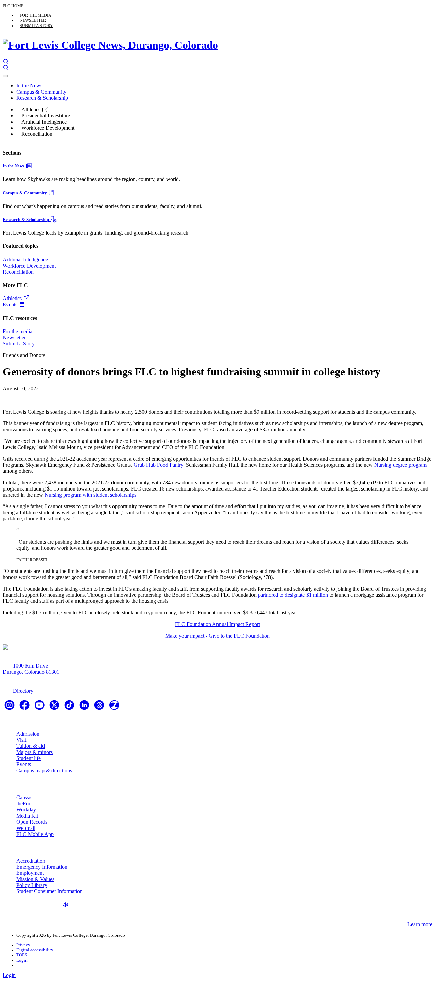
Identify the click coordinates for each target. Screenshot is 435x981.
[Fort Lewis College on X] (55, 707)
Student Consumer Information (49, 891)
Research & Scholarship (42, 98)
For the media (35, 15)
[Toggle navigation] (5, 76)
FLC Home (13, 6)
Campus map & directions (44, 770)
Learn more (419, 924)
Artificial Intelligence (44, 122)
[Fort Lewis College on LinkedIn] (84, 707)
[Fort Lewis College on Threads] (99, 707)
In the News (29, 86)
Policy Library (31, 885)
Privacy (23, 945)
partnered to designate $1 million (293, 595)
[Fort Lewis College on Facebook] (25, 707)
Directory (23, 691)
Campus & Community (41, 92)
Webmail (25, 828)
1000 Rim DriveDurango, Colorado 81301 (31, 669)
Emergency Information (41, 867)
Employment (30, 873)
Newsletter (33, 20)
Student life (28, 758)
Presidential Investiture (45, 115)
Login (22, 960)
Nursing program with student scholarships (90, 495)
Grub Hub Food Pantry (158, 465)
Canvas (24, 797)
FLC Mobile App (35, 834)
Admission (27, 734)
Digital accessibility (34, 950)
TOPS (21, 955)
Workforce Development (47, 128)
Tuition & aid (30, 746)
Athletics (31, 109)
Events (11, 304)
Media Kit (27, 816)
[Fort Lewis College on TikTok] (70, 707)
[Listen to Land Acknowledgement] (67, 905)
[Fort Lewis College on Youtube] (40, 707)
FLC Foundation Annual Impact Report (217, 624)
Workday (26, 810)
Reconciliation (36, 134)
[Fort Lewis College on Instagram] (10, 707)
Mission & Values (35, 879)
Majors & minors (34, 752)
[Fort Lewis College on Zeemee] (114, 707)
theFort (24, 803)
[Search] (6, 62)
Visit (21, 740)
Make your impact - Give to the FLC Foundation (217, 636)
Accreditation (30, 861)
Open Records (31, 822)
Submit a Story (36, 25)
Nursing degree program (400, 465)
